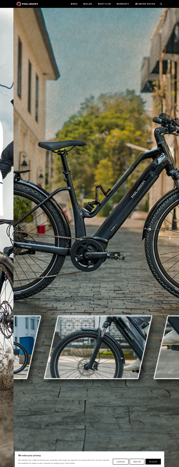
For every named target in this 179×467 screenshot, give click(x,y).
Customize (121, 461)
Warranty (122, 4)
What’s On (104, 4)
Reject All (137, 461)
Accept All (153, 461)
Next (170, 238)
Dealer (87, 4)
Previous (9, 238)
